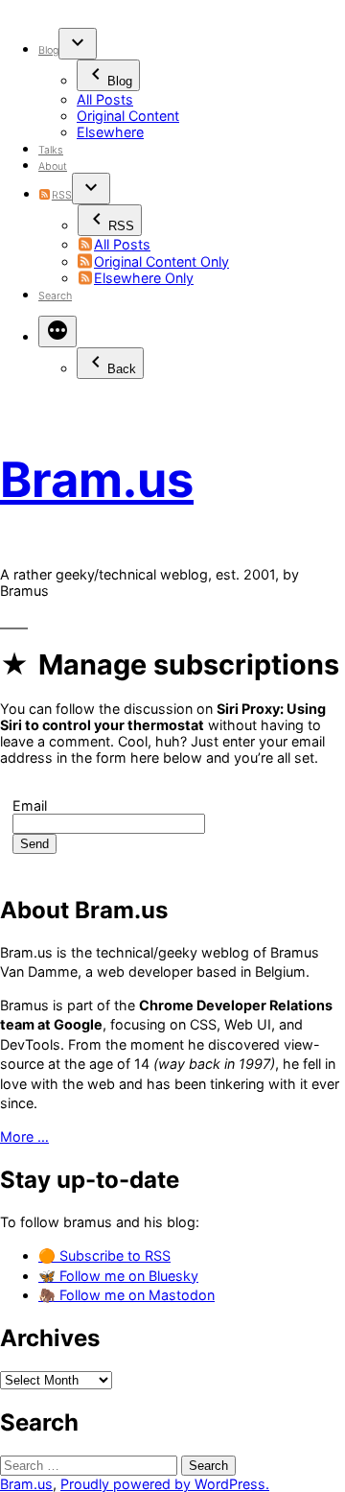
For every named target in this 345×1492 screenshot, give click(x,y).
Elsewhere (110, 132)
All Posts (105, 99)
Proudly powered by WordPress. (164, 1484)
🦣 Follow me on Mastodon (126, 1295)
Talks (50, 150)
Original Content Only (161, 261)
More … (24, 1136)
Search (55, 296)
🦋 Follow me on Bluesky (118, 1275)
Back (121, 369)
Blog (48, 50)
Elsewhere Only (144, 278)
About (52, 166)
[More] (57, 331)
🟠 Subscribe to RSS (104, 1255)
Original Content (128, 115)
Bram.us (97, 479)
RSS (61, 195)
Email (29, 805)
